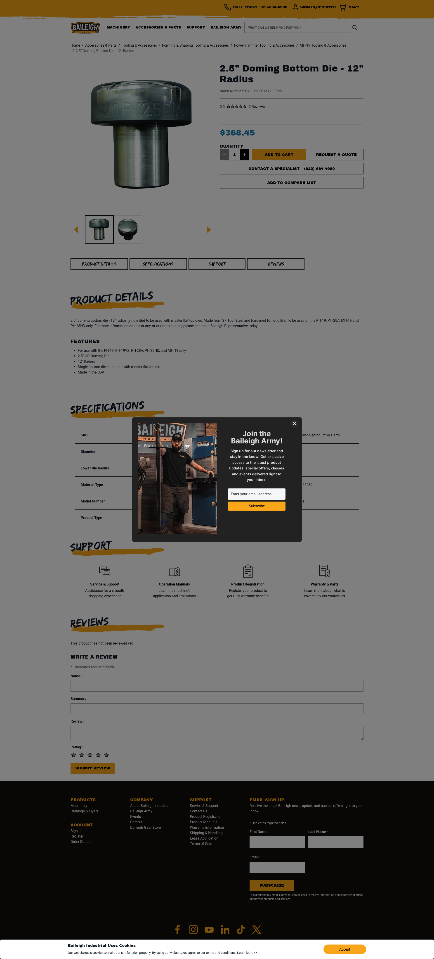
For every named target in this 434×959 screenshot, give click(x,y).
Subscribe (257, 506)
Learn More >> (247, 952)
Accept (344, 949)
